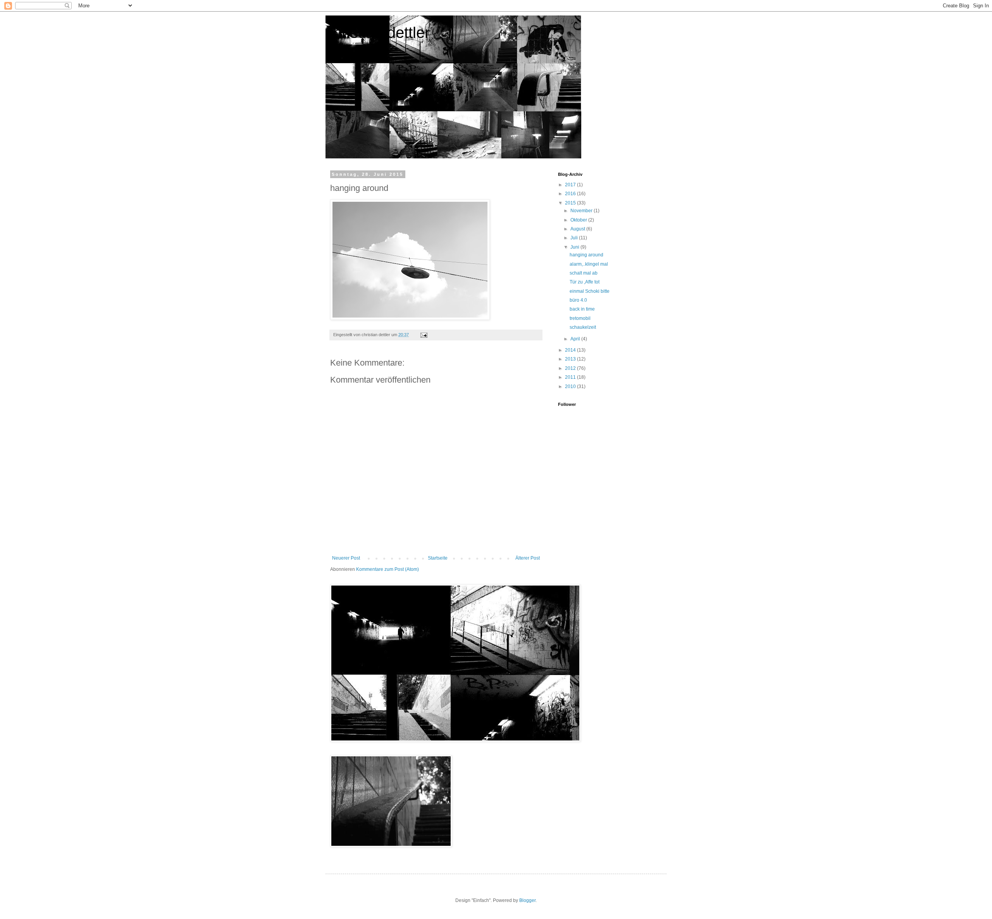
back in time (582, 309)
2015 (571, 203)
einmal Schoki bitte (590, 291)
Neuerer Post (346, 558)
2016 (571, 193)
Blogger (527, 900)
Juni (575, 247)
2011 (571, 377)
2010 (571, 386)
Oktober (579, 220)
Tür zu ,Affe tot (584, 282)
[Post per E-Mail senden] (423, 334)
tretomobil (580, 318)
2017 (571, 184)
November (582, 210)
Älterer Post (527, 558)
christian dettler (378, 32)
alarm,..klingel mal (589, 264)
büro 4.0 (578, 300)
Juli (574, 237)
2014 (571, 350)
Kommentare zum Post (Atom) (387, 569)
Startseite (438, 558)
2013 (571, 359)
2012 (571, 368)
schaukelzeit (583, 327)
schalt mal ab (584, 273)
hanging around (586, 255)
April (575, 339)
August (578, 229)
